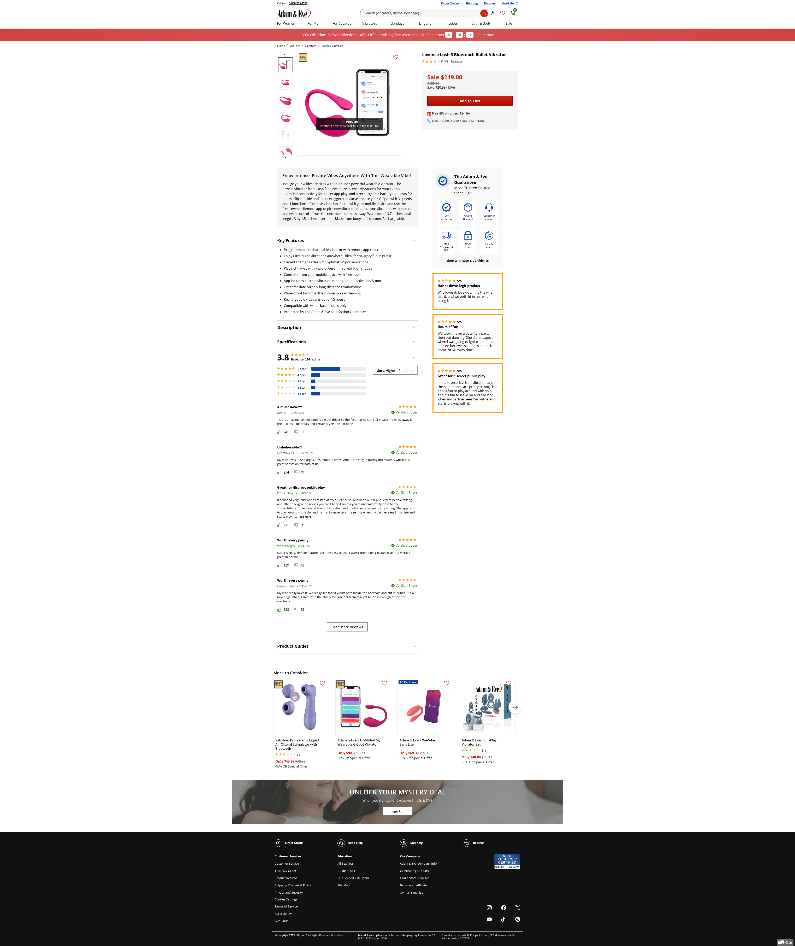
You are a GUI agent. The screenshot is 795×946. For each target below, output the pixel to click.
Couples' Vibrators (332, 46)
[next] (283, 158)
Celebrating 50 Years (414, 871)
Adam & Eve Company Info (418, 863)
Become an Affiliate (413, 885)
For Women (286, 23)
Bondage (398, 23)
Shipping (471, 3)
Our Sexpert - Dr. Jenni (353, 878)
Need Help (355, 843)
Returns (489, 3)
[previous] (286, 54)
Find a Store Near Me (414, 878)
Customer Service (287, 863)
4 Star (302, 375)
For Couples (341, 23)
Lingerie (425, 23)
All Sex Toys (345, 863)
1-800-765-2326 (298, 3)
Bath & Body (481, 23)
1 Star (302, 394)
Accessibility (283, 914)
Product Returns (286, 878)
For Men (314, 23)
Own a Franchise (411, 892)
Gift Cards (282, 921)
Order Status (450, 3)
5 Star (302, 369)
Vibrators (369, 23)
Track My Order (285, 871)
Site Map (343, 885)
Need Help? (509, 3)
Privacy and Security (289, 892)
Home (281, 46)
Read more (304, 516)
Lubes (453, 23)
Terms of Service (286, 906)
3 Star (302, 381)
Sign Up (397, 811)
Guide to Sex (346, 871)
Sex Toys (294, 46)
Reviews (456, 61)
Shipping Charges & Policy (293, 885)
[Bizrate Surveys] (514, 867)
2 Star (302, 388)
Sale (509, 23)
